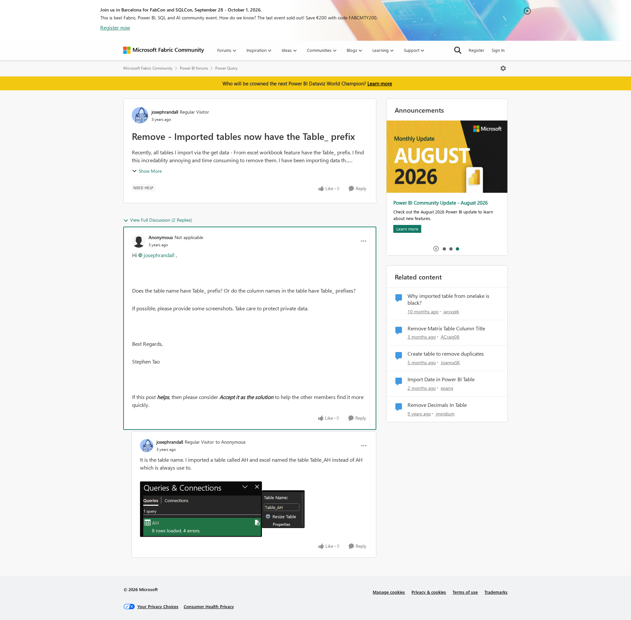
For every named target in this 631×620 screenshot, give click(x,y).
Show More (150, 171)
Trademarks (495, 592)
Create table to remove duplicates (446, 353)
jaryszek (451, 311)
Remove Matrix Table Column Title (446, 328)
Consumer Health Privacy (209, 606)
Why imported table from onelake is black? (448, 299)
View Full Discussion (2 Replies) (161, 220)
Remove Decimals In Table (437, 405)
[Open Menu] (503, 68)
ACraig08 (450, 337)
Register (476, 50)
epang (447, 388)
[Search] (458, 50)
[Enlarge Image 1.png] (283, 509)
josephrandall (165, 112)
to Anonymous (230, 442)
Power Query (226, 68)
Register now (115, 27)
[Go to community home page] (163, 50)
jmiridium (445, 413)
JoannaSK (450, 362)
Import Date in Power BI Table (441, 379)
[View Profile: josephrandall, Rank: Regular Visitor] (140, 115)
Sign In (498, 50)
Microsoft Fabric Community (148, 68)
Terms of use (465, 592)
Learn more (379, 83)
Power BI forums (194, 68)
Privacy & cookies (428, 592)
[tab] (444, 248)
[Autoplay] (436, 248)
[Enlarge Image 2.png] (201, 509)
